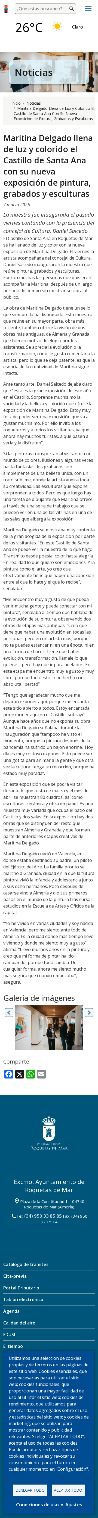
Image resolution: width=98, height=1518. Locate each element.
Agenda (11, 1311)
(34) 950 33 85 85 (43, 1216)
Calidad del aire (19, 1323)
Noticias (33, 103)
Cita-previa (15, 1276)
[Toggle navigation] (88, 8)
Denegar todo (30, 1490)
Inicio (16, 103)
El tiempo (13, 1346)
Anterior (9, 1012)
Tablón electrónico (23, 1299)
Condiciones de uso (37, 1504)
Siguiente (89, 1012)
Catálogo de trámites (25, 1264)
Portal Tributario (21, 1288)
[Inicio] (7, 9)
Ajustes (73, 1504)
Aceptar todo (68, 1490)
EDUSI (9, 1335)
